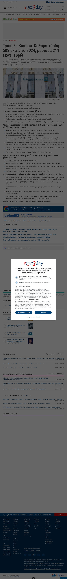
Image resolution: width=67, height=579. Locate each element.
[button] (33, 286)
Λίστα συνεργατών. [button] (33, 299)
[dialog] (33, 289)
